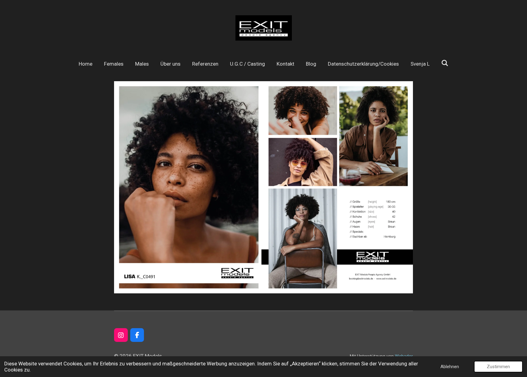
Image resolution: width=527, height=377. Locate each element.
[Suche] (445, 63)
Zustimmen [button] (498, 366)
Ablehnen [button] (449, 366)
